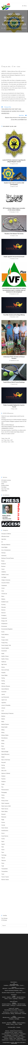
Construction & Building (21, 1005)
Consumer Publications (19, 988)
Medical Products (5, 724)
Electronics (24, 1039)
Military (3, 729)
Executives (18, 1036)
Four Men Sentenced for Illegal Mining (14, 315)
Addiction (9, 997)
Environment (4, 626)
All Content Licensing (6, 480)
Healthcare (3, 661)
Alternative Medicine (5, 544)
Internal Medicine (5, 689)
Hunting (3, 678)
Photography (4, 792)
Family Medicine (5, 634)
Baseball (4, 1022)
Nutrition (3, 767)
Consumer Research (14, 1033)
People (2, 784)
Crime (18, 66)
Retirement (3, 817)
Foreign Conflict (4, 640)
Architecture (12, 1005)
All (14, 66)
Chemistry (24, 1013)
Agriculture (3, 539)
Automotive (3, 555)
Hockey (3, 667)
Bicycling (14, 1022)
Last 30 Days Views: (6, 441)
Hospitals (3, 672)
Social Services (4, 836)
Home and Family (5, 669)
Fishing (10, 1038)
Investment (3, 691)
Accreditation (4, 481)
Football (20, 1024)
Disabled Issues (4, 601)
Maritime (3, 716)
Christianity (11, 1018)
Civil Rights (3, 577)
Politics (3, 795)
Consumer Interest (5, 582)
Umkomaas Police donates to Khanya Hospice (14, 357)
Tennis (2, 863)
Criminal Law (4, 593)
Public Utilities (4, 811)
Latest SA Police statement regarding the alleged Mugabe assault (14, 160)
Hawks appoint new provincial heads (14, 256)
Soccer (2, 833)
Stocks (2, 849)
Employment (4, 618)
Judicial (3, 694)
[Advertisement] (14, 51)
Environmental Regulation (6, 629)
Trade (2, 866)
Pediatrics (3, 781)
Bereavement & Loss (9, 1032)
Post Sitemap (4, 918)
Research (3, 814)
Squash (3, 844)
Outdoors (3, 776)
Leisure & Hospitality (5, 705)
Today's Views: (4, 438)
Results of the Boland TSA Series (14, 233)
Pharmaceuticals (5, 789)
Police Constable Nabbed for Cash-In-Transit (14, 405)
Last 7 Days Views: (5, 440)
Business (3, 566)
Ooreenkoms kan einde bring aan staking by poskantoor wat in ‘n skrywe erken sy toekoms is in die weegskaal (14, 290)
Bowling (7, 1024)
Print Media (3, 487)
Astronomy (7, 1013)
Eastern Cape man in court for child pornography (14, 183)
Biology (12, 1013)
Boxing (12, 1024)
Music (2, 746)
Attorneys (3, 552)
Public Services (4, 808)
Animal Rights (4, 547)
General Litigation (5, 648)
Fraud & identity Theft (6, 645)
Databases (18, 1039)
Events (2, 631)
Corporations (4, 585)
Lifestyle (3, 708)
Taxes (2, 852)
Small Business (4, 830)
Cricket (2, 588)
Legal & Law (4, 699)
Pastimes (3, 778)
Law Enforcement (5, 697)
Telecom (3, 857)
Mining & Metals (4, 735)
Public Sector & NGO (6, 806)
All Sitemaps (4, 920)
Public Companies (5, 803)
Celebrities (3, 571)
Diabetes (3, 599)
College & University (5, 580)
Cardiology (15, 998)
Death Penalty (20, 1038)
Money (2, 743)
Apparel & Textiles (5, 1005)
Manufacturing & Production (7, 713)
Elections (3, 610)
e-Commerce (15, 1035)
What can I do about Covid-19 (7, 433)
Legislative (3, 702)
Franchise (6, 1038)
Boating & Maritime (21, 1022)
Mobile (2, 740)
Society (3, 838)
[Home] (1, 28)
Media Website (14, 982)
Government (4, 650)
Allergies (13, 997)
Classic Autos (11, 988)
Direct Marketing (7, 1035)
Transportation (4, 868)
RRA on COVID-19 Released (7, 424)
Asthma (6, 998)
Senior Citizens (4, 827)
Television (3, 860)
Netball (2, 757)
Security (3, 825)
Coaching (20, 1032)
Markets (3, 718)
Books (21, 990)
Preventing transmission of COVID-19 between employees (14, 419)
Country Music (12, 985)
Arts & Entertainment (6, 550)
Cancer (2, 569)
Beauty (2, 560)
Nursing (3, 765)
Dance (2, 596)
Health (2, 653)
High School (4, 664)
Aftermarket (4, 988)
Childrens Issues (5, 574)
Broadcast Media (5, 485)
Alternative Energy (21, 1004)
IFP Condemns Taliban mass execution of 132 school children (14, 209)
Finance (3, 637)
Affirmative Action (5, 536)
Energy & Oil (4, 620)
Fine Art (21, 985)
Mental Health (4, 727)
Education (3, 607)
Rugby (2, 819)
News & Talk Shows (5, 759)
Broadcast (3, 563)
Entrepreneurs (4, 623)
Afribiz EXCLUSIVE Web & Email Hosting (18, 1043)
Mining (2, 732)
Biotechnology (18, 1013)
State (2, 846)
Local (2, 710)
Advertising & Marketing (13, 990)
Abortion (4, 997)
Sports (2, 841)
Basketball (9, 1022)
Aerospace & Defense (6, 533)
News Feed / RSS (5, 488)
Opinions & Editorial (5, 773)
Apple (14, 1027)
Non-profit (3, 762)
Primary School (4, 800)
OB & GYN (3, 770)
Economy (3, 604)
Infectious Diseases (5, 686)
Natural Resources (5, 754)
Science (3, 822)
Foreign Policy (4, 642)
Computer (18, 1027)
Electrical (3, 612)
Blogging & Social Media (12, 1010)
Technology (3, 855)
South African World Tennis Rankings (14, 382)
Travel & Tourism (5, 876)
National (3, 748)
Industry (3, 683)
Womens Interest (5, 879)
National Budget (4, 751)
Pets (2, 787)
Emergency (3, 615)
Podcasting (21, 1012)
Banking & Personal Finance (7, 558)
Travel (2, 874)
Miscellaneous (4, 738)
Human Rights (4, 675)
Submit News (4, 490)
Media (2, 483)
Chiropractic (21, 998)
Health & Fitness (5, 656)
